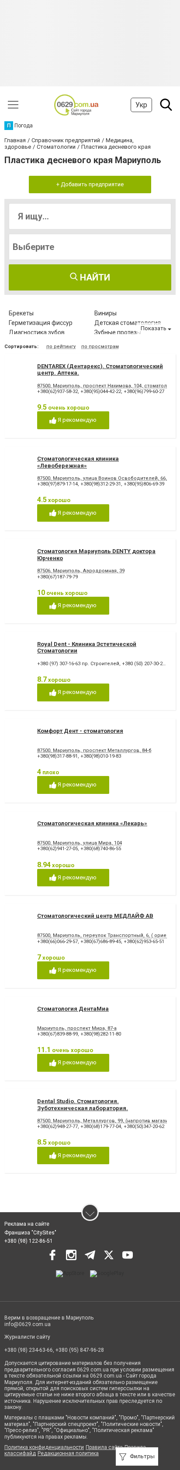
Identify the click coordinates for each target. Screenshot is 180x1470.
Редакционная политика (68, 1453)
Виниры (105, 313)
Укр (141, 105)
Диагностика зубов (37, 332)
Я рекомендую (76, 420)
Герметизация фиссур (41, 322)
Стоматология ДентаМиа (73, 1008)
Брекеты (21, 313)
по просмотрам (100, 346)
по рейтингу (61, 346)
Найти (94, 277)
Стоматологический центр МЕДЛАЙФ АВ (95, 916)
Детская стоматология (127, 322)
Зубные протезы (117, 332)
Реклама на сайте (26, 1224)
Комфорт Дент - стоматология (80, 731)
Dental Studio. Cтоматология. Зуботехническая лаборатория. (82, 1104)
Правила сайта (104, 1447)
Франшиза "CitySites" (30, 1233)
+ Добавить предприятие (90, 184)
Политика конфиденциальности (44, 1447)
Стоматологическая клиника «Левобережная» (78, 462)
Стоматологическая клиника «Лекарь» (92, 823)
